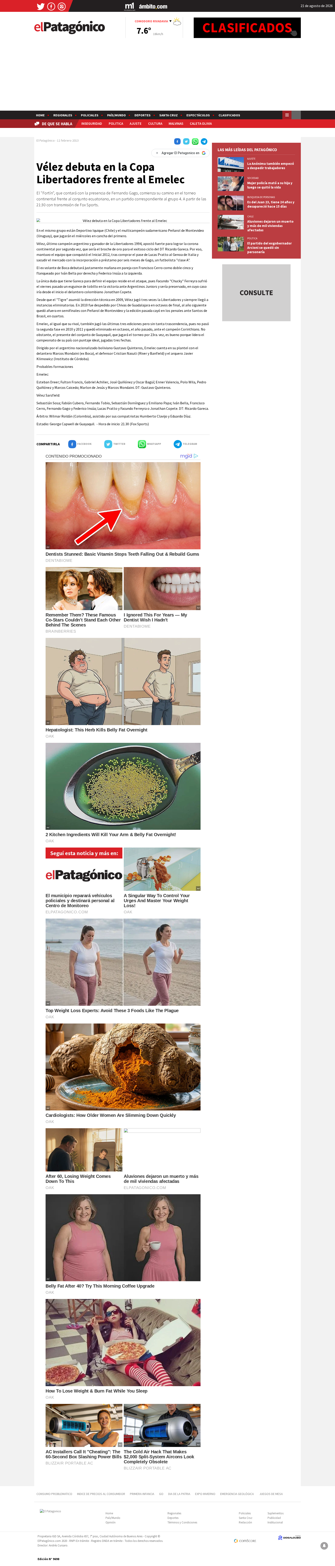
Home (40, 115)
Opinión (111, 1522)
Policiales (89, 115)
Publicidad (274, 1518)
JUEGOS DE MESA (271, 1494)
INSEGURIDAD (91, 123)
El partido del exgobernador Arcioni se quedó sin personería (269, 247)
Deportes (142, 115)
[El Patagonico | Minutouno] (129, 6)
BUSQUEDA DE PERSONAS (261, 197)
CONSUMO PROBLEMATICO (54, 1494)
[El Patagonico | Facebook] (51, 6)
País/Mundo (116, 115)
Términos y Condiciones (182, 1522)
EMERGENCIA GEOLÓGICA (237, 1494)
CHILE (250, 216)
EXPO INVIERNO (205, 1494)
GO (161, 1494)
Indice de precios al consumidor (101, 1494)
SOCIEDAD (253, 178)
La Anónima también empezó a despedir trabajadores (270, 165)
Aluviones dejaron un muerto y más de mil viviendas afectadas (270, 225)
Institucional (275, 1522)
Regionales (62, 115)
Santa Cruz (168, 115)
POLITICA (116, 123)
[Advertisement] (167, 76)
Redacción (245, 1522)
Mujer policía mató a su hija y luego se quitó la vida (269, 185)
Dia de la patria (179, 1494)
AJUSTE (136, 123)
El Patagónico (45, 140)
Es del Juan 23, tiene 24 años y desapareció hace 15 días (270, 204)
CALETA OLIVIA (201, 123)
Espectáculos (198, 115)
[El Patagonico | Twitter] (41, 6)
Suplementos (275, 1513)
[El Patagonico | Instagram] (62, 6)
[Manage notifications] (324, 1545)
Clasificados (229, 115)
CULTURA (155, 123)
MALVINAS (176, 123)
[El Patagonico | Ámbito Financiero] (153, 6)
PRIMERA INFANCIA (142, 1494)
